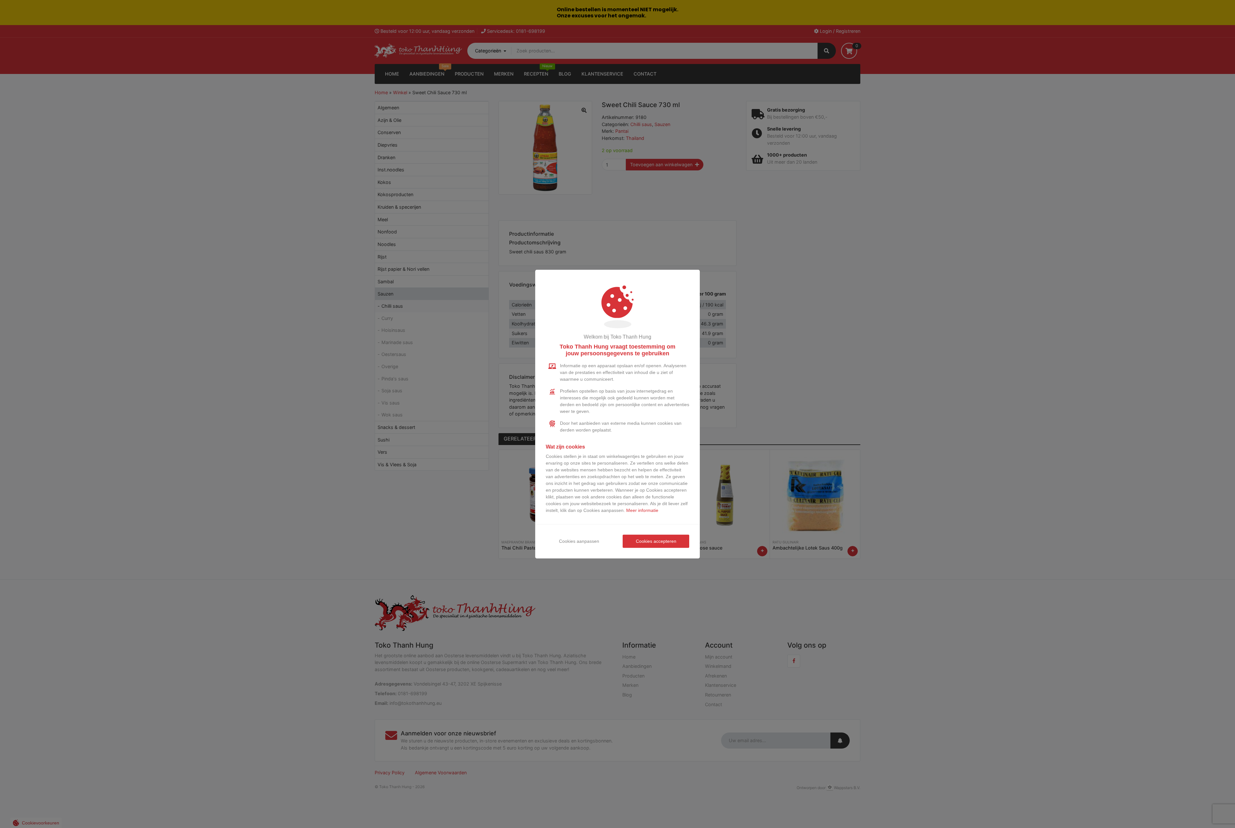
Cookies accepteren (656, 541)
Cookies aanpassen (579, 541)
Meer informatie (642, 510)
